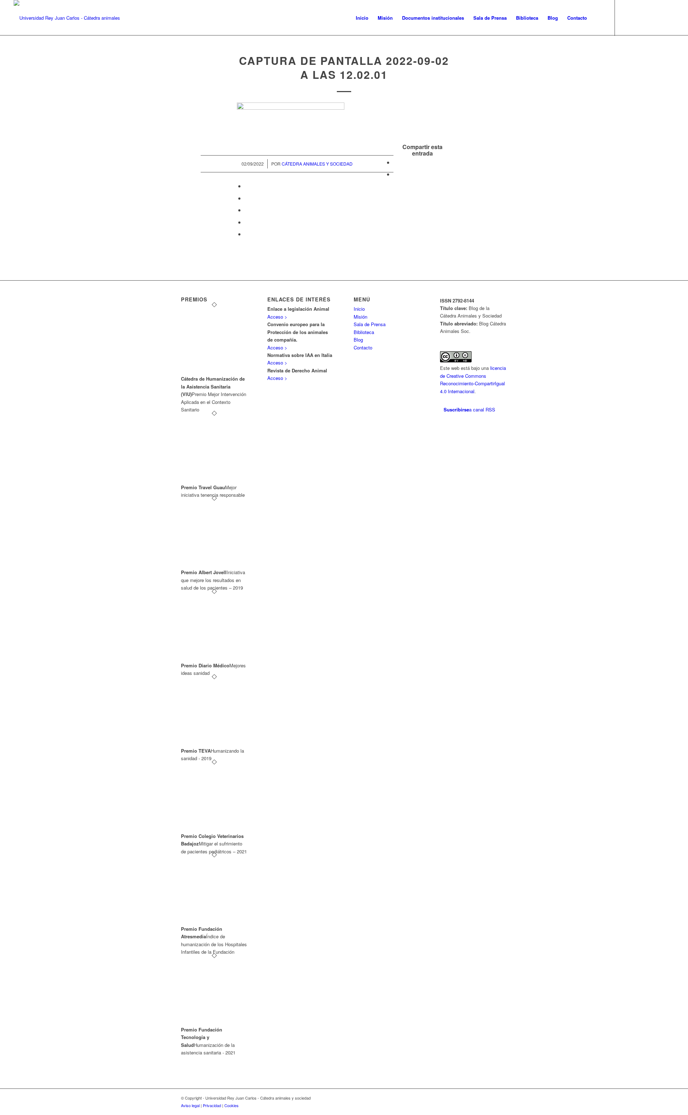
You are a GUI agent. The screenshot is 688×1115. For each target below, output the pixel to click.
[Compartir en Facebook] (395, 162)
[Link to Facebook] (636, 17)
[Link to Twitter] (626, 17)
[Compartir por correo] (247, 234)
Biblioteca (364, 332)
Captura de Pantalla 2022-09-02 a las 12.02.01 (344, 67)
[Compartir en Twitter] (395, 174)
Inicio (359, 308)
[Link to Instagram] (647, 17)
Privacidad (212, 1105)
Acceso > (277, 316)
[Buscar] (599, 18)
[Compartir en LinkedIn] (247, 210)
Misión (360, 316)
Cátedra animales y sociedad (317, 164)
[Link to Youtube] (658, 17)
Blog (358, 339)
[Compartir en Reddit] (247, 222)
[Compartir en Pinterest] (247, 198)
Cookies (231, 1105)
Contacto (363, 347)
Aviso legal (190, 1105)
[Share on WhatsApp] (247, 186)
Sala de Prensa (370, 324)
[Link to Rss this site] (669, 17)
